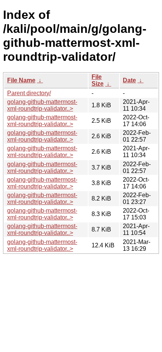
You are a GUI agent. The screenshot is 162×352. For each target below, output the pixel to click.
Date (129, 80)
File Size (98, 80)
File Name (21, 80)
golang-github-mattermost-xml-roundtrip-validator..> (42, 105)
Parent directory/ (29, 93)
